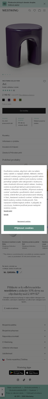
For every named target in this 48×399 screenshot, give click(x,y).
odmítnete (8, 205)
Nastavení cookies (24, 221)
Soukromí (8, 211)
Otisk (6, 214)
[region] (24, 199)
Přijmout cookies (24, 228)
